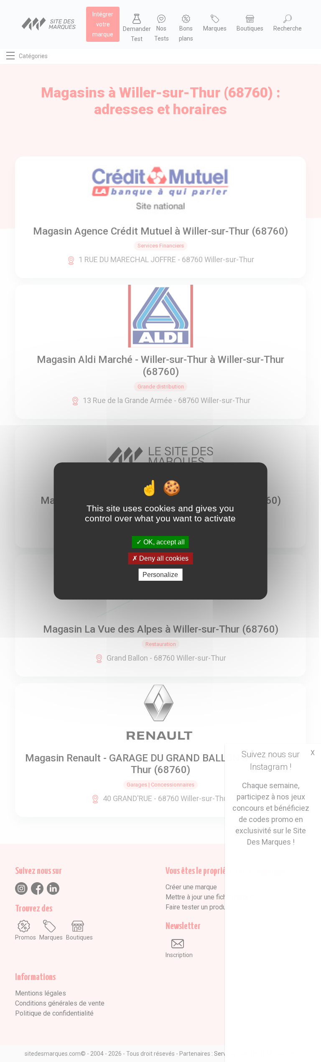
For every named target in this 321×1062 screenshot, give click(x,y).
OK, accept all (163, 541)
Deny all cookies (163, 558)
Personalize (160, 574)
